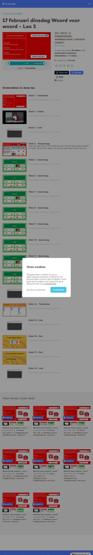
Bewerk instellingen (36, 290)
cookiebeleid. (50, 284)
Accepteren (58, 290)
